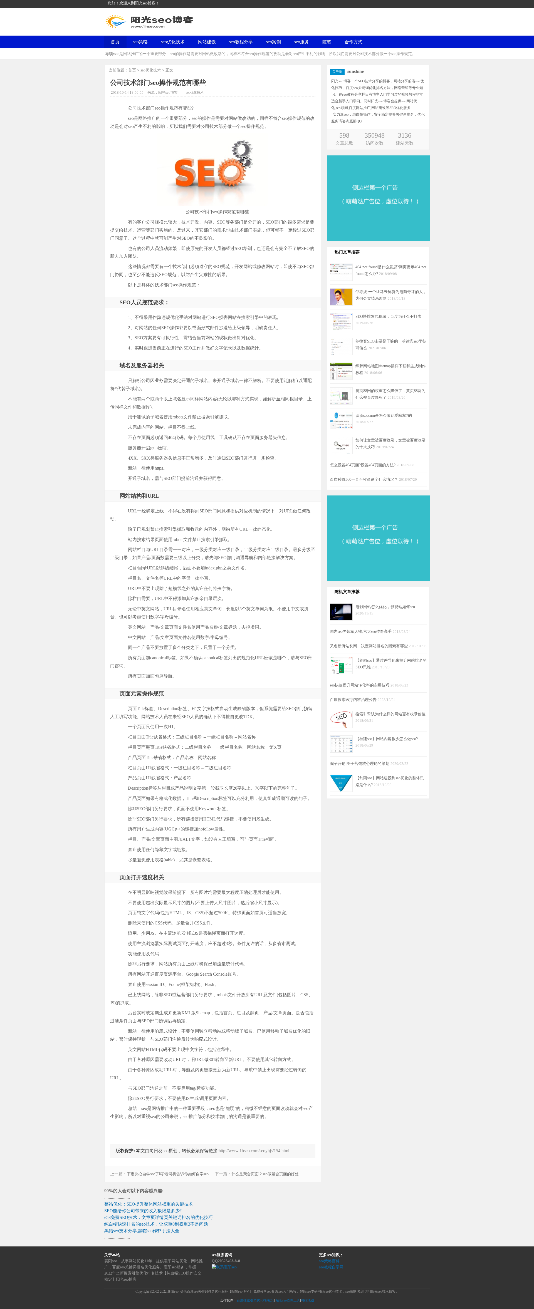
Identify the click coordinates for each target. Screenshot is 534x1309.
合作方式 (353, 41)
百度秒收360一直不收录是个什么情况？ (364, 479)
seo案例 (273, 41)
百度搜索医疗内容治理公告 (354, 699)
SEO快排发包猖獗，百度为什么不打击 (388, 316)
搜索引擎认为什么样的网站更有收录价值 (390, 714)
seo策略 (140, 41)
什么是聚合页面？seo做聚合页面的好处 (265, 1174)
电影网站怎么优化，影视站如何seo (385, 606)
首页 (115, 41)
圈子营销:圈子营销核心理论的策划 (360, 763)
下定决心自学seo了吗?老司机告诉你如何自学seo (168, 1174)
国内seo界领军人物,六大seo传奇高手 (361, 631)
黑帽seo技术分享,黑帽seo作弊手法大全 (141, 1230)
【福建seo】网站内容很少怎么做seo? (386, 739)
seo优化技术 (173, 41)
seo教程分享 (241, 41)
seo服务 (301, 41)
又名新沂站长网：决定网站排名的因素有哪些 (369, 646)
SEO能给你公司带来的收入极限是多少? (143, 1210)
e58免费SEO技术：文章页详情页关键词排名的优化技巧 (158, 1217)
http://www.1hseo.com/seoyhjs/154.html (254, 1150)
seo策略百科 (329, 1261)
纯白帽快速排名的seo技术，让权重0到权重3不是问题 (156, 1224)
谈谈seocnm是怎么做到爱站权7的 (383, 415)
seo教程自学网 (331, 1267)
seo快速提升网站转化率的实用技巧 (360, 685)
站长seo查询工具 (288, 1300)
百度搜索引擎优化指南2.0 (255, 1300)
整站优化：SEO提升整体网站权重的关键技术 (148, 1204)
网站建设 (207, 41)
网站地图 (307, 1300)
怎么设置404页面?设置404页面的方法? (363, 465)
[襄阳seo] (150, 28)
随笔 (326, 41)
